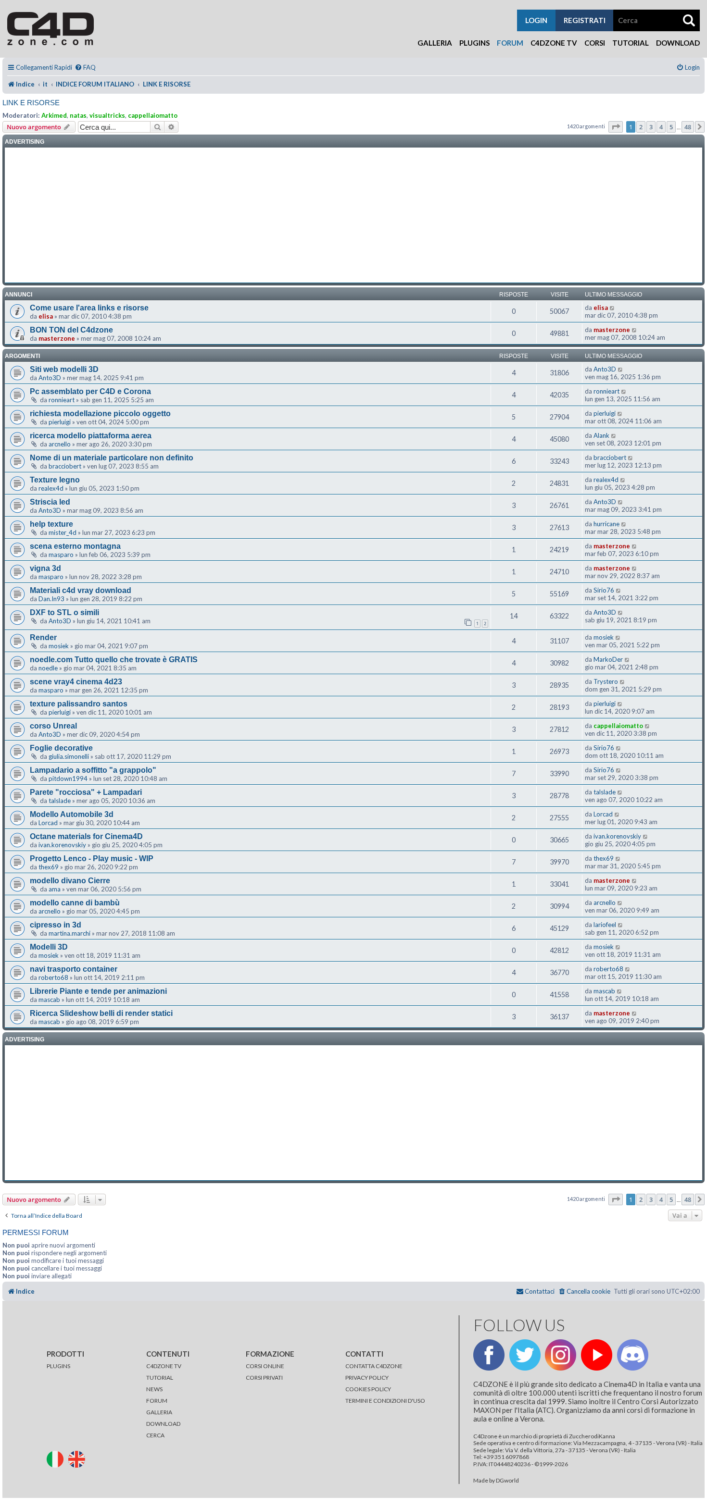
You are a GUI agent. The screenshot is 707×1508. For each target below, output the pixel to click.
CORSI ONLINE (265, 1366)
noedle (48, 668)
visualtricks (107, 115)
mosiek (59, 646)
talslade (60, 800)
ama (55, 889)
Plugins (474, 42)
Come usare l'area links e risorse (89, 308)
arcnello (60, 444)
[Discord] (632, 1355)
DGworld (507, 1480)
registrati (585, 20)
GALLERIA (159, 1412)
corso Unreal (53, 726)
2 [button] (641, 127)
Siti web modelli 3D (64, 369)
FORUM (156, 1400)
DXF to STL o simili (64, 612)
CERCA (155, 1435)
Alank (601, 435)
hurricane (606, 524)
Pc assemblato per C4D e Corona (90, 391)
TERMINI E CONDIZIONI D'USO (385, 1400)
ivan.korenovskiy (62, 845)
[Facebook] (489, 1355)
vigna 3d (45, 568)
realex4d (50, 488)
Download (678, 42)
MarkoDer (608, 659)
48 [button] (687, 127)
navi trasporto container (73, 969)
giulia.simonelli (69, 756)
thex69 (48, 867)
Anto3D (49, 378)
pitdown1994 (68, 778)
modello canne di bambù (75, 903)
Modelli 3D (49, 947)
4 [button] (661, 127)
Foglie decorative (61, 748)
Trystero (605, 681)
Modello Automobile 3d (72, 814)
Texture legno (55, 480)
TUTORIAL (159, 1377)
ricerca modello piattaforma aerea (91, 436)
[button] (615, 127)
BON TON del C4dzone (71, 330)
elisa (45, 316)
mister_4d (62, 532)
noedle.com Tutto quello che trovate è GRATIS (114, 659)
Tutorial (630, 42)
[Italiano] (57, 1458)
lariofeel (604, 924)
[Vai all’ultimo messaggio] (612, 307)
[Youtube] (596, 1355)
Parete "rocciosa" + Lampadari (86, 792)
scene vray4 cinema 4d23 (76, 682)
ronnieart (62, 400)
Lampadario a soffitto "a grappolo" (93, 770)
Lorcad (48, 823)
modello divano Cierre (70, 881)
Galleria (434, 42)
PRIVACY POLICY (367, 1377)
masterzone (56, 338)
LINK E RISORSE (31, 103)
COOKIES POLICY (368, 1389)
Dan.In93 (51, 599)
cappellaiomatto (152, 115)
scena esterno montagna (75, 546)
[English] (78, 1458)
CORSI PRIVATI (264, 1377)
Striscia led (50, 502)
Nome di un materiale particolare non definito (111, 458)
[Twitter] (525, 1355)
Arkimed (54, 115)
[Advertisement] (353, 215)
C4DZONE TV (163, 1366)
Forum (510, 42)
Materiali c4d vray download (80, 590)
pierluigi (60, 422)
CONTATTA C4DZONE (374, 1366)
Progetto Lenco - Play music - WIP (91, 858)
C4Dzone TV (553, 42)
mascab (49, 999)
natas (78, 115)
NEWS (154, 1389)
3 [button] (651, 127)
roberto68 (53, 977)
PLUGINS (58, 1366)
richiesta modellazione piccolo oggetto (100, 413)
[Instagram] (560, 1355)
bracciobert (65, 466)
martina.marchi (69, 933)
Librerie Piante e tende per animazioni (98, 991)
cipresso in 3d (55, 925)
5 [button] (671, 127)
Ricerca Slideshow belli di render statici (101, 1013)
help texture (51, 524)
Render (43, 637)
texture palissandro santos (78, 704)
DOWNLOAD (163, 1423)
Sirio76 (603, 590)
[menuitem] (85, 67)
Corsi (594, 42)
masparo (61, 554)
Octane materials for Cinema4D (86, 836)
